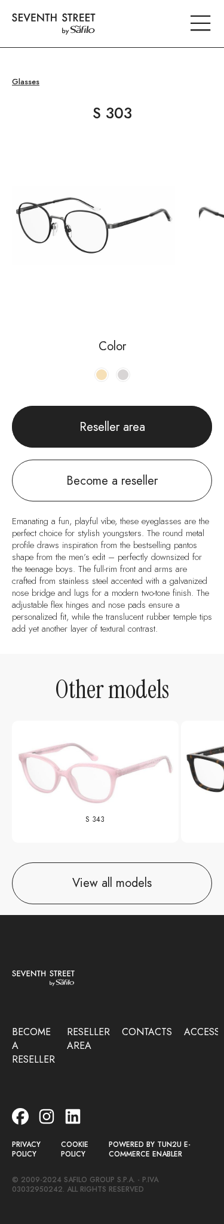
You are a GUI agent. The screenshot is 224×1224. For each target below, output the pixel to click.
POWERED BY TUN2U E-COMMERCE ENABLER (150, 1149)
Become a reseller (112, 480)
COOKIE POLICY (74, 1149)
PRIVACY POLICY (26, 1149)
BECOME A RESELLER (33, 1045)
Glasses (25, 81)
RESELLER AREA (88, 1038)
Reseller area (112, 427)
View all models (112, 883)
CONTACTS (147, 1032)
